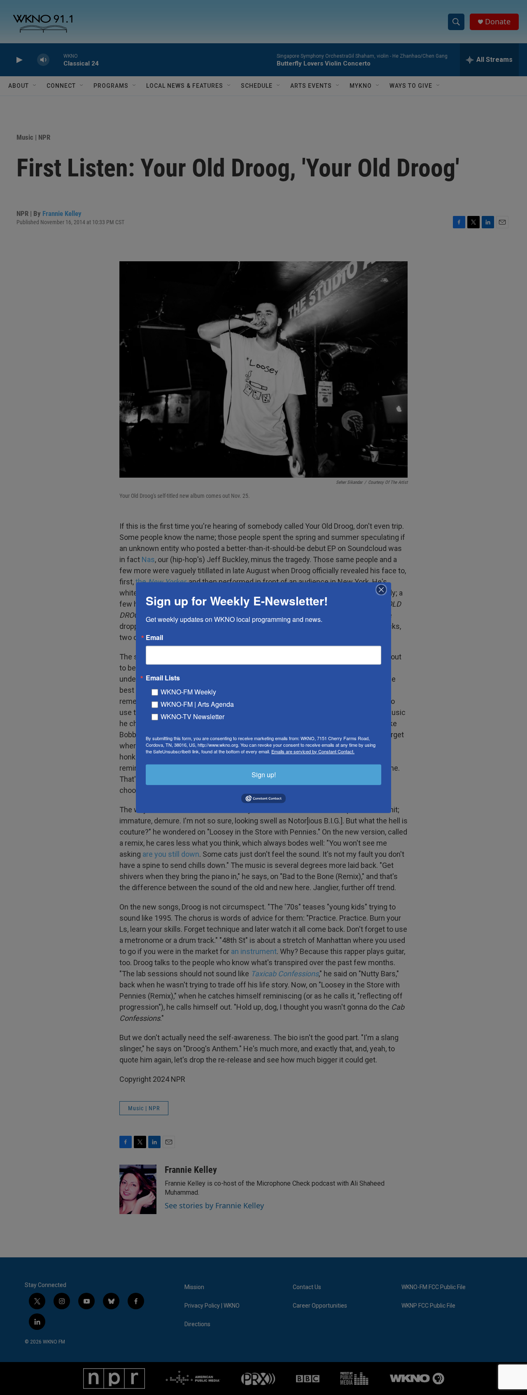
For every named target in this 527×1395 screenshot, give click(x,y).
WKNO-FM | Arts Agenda (197, 703)
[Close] (384, 589)
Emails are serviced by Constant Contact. (312, 751)
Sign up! (264, 774)
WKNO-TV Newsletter (192, 716)
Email (154, 637)
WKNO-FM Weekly (188, 691)
